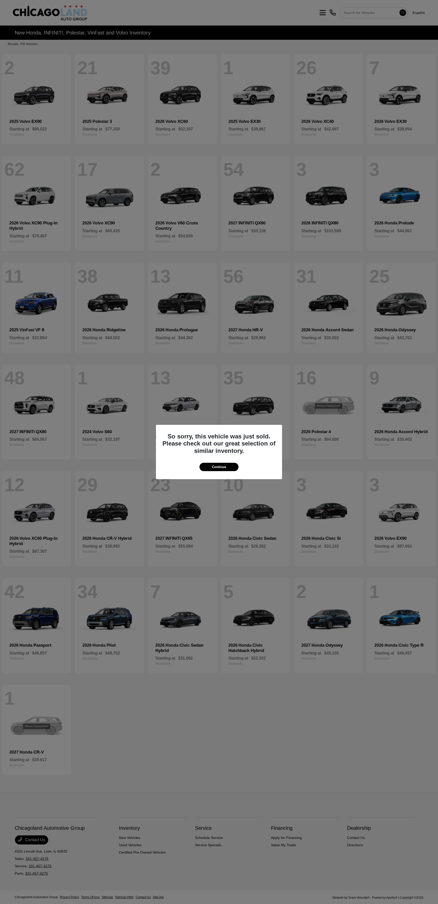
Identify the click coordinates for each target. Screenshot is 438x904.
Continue (219, 467)
